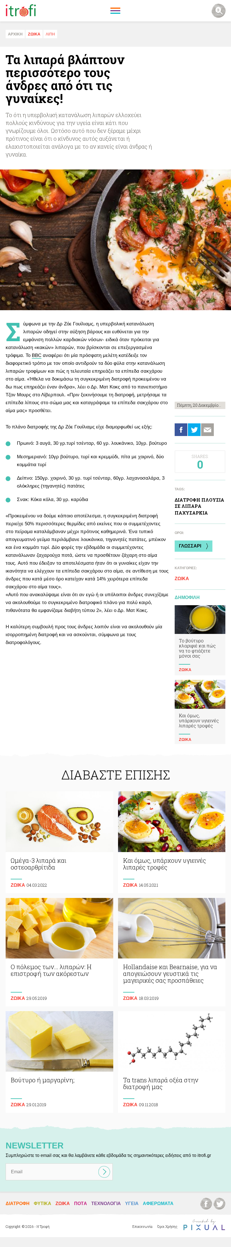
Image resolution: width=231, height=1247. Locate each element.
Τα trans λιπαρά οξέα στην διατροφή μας (172, 1062)
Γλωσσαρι (190, 546)
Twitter (194, 429)
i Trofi (21, 10)
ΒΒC (36, 355)
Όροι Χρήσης (167, 1226)
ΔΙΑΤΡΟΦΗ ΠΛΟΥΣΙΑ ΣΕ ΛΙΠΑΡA (199, 503)
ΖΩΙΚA (34, 34)
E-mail (207, 429)
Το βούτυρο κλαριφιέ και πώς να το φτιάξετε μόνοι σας (200, 640)
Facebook (181, 429)
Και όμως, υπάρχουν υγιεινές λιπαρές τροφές (200, 712)
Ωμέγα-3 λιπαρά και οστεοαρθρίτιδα (59, 842)
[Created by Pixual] (204, 1225)
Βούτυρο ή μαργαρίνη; (59, 1062)
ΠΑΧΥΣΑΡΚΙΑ (191, 513)
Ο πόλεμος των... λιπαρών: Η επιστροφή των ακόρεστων (59, 952)
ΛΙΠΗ (50, 34)
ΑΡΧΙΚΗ (15, 34)
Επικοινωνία (142, 1226)
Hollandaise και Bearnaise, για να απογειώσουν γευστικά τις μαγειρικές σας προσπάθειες (172, 952)
